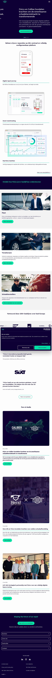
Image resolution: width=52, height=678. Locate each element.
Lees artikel (7, 463)
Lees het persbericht (8, 31)
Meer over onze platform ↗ (43, 172)
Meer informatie (8, 221)
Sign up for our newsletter (26, 623)
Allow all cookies (42, 347)
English (3, 674)
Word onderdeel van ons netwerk (12, 303)
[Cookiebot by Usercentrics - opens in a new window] (44, 329)
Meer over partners (25, 396)
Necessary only (25, 347)
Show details (45, 343)
